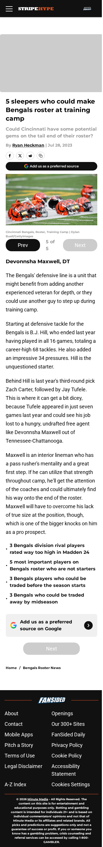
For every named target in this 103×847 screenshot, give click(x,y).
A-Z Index (15, 784)
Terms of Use (20, 756)
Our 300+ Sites (68, 724)
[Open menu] (9, 8)
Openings (62, 713)
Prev (23, 245)
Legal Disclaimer (23, 766)
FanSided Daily (68, 734)
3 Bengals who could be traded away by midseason (47, 598)
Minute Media (37, 799)
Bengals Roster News (42, 668)
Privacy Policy (67, 745)
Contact (14, 724)
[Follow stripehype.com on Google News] (88, 625)
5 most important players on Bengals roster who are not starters (53, 565)
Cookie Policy (67, 756)
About (11, 713)
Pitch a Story (19, 745)
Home (11, 668)
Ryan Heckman (28, 145)
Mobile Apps (19, 734)
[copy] (41, 156)
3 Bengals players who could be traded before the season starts (48, 582)
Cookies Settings (71, 784)
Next (80, 245)
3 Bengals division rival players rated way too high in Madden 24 (49, 549)
